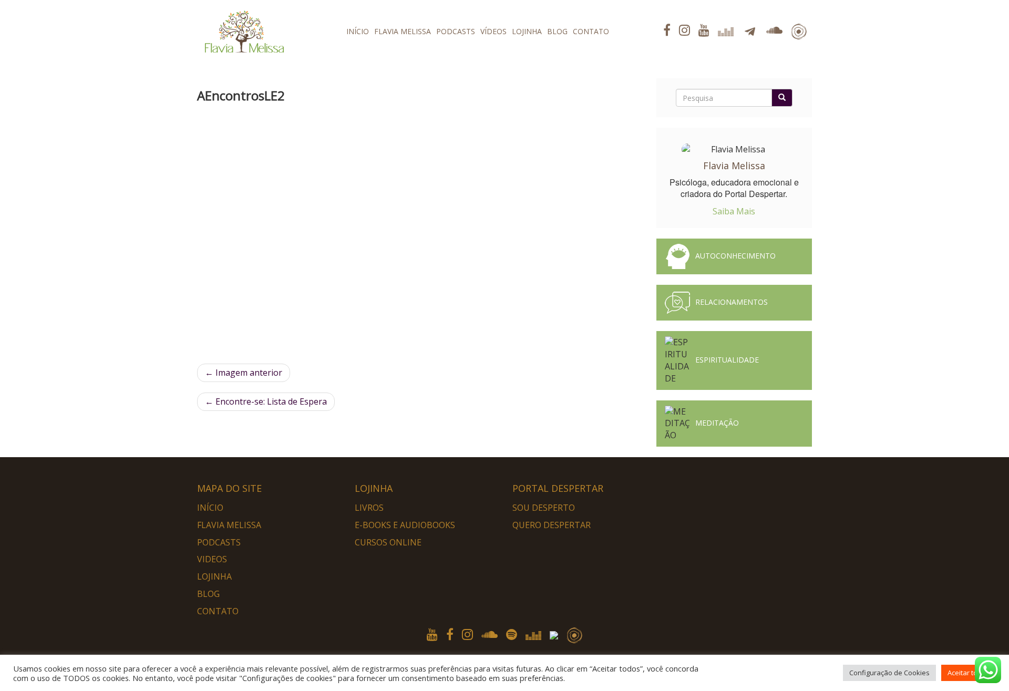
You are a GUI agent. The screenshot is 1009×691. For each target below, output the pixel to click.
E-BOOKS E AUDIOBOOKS (405, 525)
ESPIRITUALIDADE (727, 360)
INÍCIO (357, 31)
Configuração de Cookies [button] (889, 672)
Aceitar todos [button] (969, 672)
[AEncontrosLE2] (402, 235)
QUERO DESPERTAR (551, 525)
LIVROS (369, 507)
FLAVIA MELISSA (402, 31)
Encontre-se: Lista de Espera (266, 401)
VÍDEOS (493, 31)
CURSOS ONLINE (388, 542)
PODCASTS (455, 31)
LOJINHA (527, 31)
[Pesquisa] (781, 98)
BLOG (557, 31)
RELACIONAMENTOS (731, 302)
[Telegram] (555, 634)
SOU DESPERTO (543, 507)
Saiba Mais (734, 211)
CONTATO (591, 31)
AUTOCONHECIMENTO (735, 256)
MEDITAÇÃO (717, 423)
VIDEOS (212, 559)
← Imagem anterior (243, 372)
